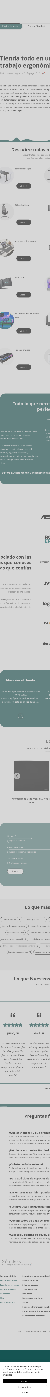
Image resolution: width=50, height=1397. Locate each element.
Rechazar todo (24, 1387)
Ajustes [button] (25, 1392)
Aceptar (24, 1381)
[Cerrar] (46, 1366)
